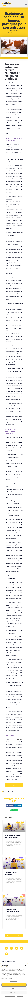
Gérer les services (13, 981)
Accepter (14, 985)
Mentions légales (20, 996)
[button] (25, 966)
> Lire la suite (8, 849)
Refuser (14, 988)
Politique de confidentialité (10, 996)
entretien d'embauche (11, 791)
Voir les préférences (14, 992)
